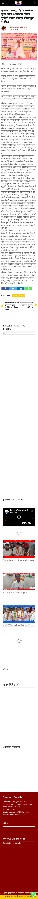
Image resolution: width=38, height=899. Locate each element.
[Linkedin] (20, 288)
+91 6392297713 (15, 809)
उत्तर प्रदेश (14, 295)
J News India (14, 29)
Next (19, 535)
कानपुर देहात (22, 295)
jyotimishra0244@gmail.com (20, 812)
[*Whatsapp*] (28, 288)
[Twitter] (13, 288)
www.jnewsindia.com (18, 814)
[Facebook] (5, 288)
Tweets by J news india (12, 843)
